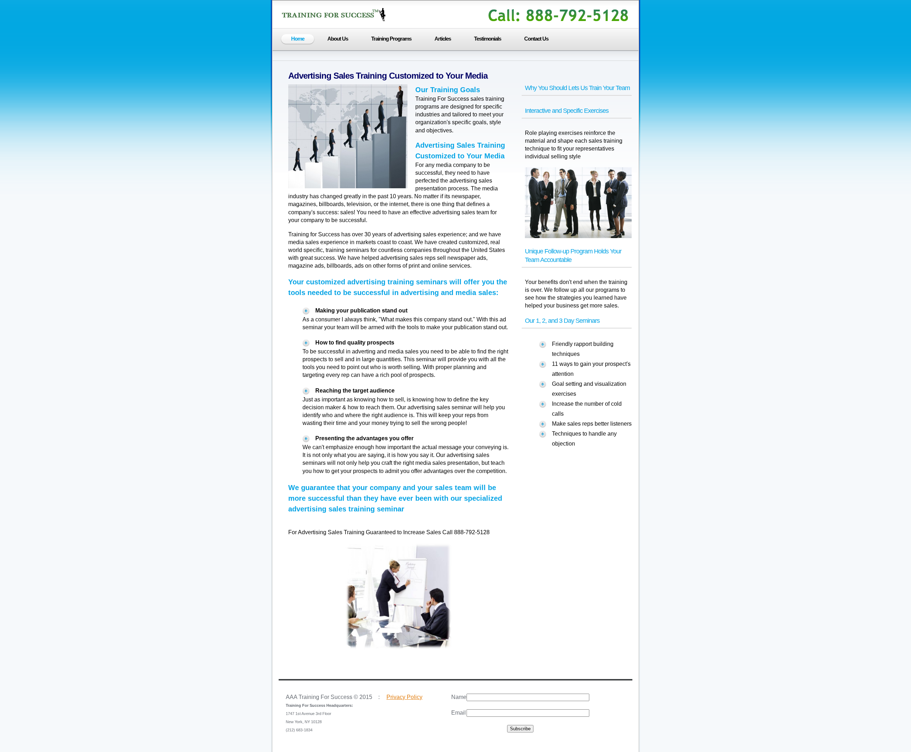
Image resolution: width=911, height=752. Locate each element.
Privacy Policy (404, 697)
